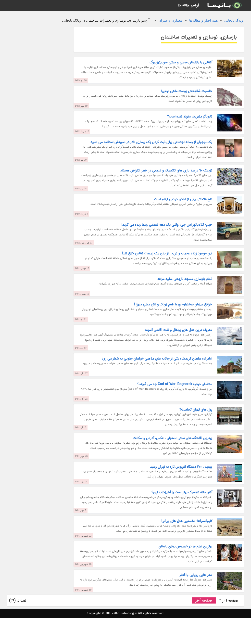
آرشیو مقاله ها (188, 5)
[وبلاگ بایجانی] (224, 5)
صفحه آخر (203, 600)
